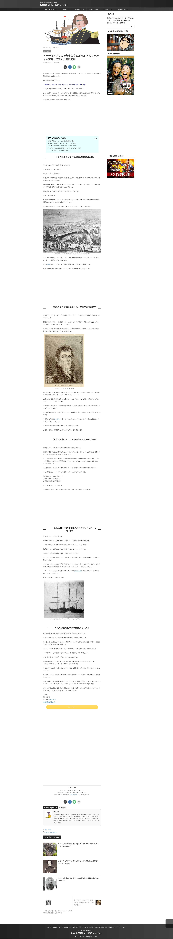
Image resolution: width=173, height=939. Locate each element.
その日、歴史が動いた (51, 832)
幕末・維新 (48, 829)
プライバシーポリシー (120, 927)
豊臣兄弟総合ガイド (50, 9)
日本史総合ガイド (79, 9)
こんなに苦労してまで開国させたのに (59, 150)
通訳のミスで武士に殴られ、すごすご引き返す (62, 143)
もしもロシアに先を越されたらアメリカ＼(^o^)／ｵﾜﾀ (64, 148)
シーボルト (57, 419)
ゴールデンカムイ (108, 9)
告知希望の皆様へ (122, 9)
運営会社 (111, 927)
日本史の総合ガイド (66, 927)
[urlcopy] (79, 67)
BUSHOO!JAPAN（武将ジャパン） (54, 5)
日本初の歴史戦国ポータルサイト (86, 930)
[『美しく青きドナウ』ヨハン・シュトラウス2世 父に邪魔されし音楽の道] (57, 902)
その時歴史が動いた (49, 702)
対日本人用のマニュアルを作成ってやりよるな (62, 146)
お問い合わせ (73, 794)
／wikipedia (52, 699)
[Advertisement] (72, 121)
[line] (74, 67)
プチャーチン (78, 571)
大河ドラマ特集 (94, 9)
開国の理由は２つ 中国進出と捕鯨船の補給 (61, 141)
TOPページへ (71, 707)
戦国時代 (65, 9)
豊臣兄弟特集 (56, 927)
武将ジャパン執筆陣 (88, 927)
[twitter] (65, 67)
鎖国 (48, 264)
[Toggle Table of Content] (94, 138)
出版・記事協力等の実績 (101, 927)
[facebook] (70, 67)
